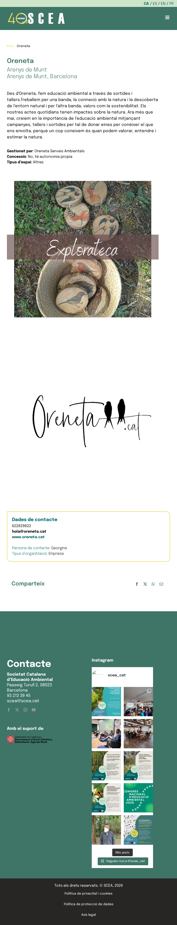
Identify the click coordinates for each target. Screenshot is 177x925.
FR (171, 4)
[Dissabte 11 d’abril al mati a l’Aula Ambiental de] (138, 701)
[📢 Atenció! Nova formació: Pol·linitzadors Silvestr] (106, 797)
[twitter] (17, 710)
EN (163, 4)
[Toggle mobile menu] (167, 17)
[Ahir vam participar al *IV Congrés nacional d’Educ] (106, 733)
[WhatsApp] (153, 584)
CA (146, 4)
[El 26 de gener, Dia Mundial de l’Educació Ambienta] (138, 797)
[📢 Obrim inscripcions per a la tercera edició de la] (106, 701)
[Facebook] (137, 584)
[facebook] (9, 710)
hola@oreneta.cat (29, 532)
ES (155, 4)
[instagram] (25, 710)
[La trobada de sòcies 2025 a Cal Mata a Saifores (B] (138, 733)
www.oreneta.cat (28, 537)
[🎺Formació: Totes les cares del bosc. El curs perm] (106, 765)
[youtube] (33, 710)
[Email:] (161, 584)
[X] (145, 584)
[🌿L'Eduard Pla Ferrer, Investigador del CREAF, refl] (106, 829)
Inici (10, 46)
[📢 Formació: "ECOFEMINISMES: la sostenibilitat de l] (138, 829)
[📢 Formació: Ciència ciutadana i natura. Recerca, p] (138, 765)
